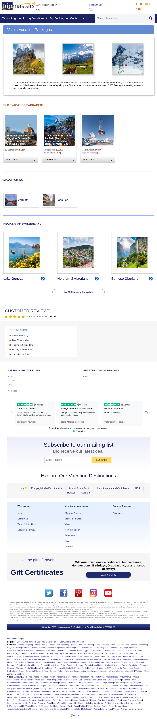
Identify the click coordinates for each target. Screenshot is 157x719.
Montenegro (20, 662)
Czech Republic (98, 651)
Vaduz (70, 709)
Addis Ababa (34, 677)
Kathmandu (35, 691)
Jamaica (126, 656)
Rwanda (88, 665)
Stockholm (54, 706)
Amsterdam (85, 677)
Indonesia (88, 656)
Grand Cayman (63, 689)
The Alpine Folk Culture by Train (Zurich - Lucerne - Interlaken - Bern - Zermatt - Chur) (58, 139)
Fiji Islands (64, 653)
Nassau (76, 697)
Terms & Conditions (26, 524)
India (80, 656)
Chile (24, 651)
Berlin (134, 680)
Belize (18, 648)
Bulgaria (103, 648)
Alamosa (44, 677)
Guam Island (90, 689)
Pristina (138, 697)
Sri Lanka (59, 668)
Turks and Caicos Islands (55, 709)
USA (137, 488)
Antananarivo (125, 677)
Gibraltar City (40, 689)
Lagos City (79, 691)
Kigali (44, 691)
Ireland (96, 656)
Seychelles (133, 665)
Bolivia (34, 648)
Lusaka (143, 691)
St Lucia (91, 668)
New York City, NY (88, 697)
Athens (59, 680)
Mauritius (137, 659)
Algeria (29, 645)
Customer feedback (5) (52, 153)
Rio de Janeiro (65, 700)
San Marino (98, 665)
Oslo (99, 697)
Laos (24, 659)
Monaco (10, 662)
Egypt (18, 653)
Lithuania (51, 659)
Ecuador (10, 653)
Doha (77, 686)
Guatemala (27, 656)
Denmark (110, 651)
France (81, 653)
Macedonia (80, 659)
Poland (36, 665)
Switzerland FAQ (20, 335)
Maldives (111, 659)
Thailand (39, 671)
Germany (113, 653)
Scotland (108, 665)
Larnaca (89, 691)
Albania (21, 645)
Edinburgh (124, 686)
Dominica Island (87, 686)
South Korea (41, 668)
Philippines (27, 665)
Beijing (111, 680)
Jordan (141, 656)
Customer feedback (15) (91, 153)
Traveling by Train (21, 354)
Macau (71, 659)
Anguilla (45, 645)
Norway (124, 662)
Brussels (63, 683)
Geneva (11, 385)
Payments (117, 513)
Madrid (50, 694)
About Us (21, 513)
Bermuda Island (13, 683)
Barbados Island (99, 680)
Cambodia (113, 648)
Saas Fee (62, 200)
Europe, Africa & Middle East (28, 642)
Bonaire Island (28, 683)
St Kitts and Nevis (79, 668)
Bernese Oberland (124, 278)
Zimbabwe (19, 674)
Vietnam (138, 671)
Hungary (65, 656)
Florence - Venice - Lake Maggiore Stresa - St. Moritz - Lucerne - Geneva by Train (20, 139)
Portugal (44, 665)
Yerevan (124, 709)
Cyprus (87, 651)
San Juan (102, 700)
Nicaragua (92, 662)
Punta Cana (12, 700)
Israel (103, 656)
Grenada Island (77, 689)
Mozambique (41, 662)
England (25, 653)
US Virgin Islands (116, 671)
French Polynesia (92, 653)
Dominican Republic (133, 651)
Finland (73, 653)
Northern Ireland (113, 662)
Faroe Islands (52, 653)
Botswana (69, 648)
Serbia (125, 665)
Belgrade (126, 680)
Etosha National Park (139, 686)
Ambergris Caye (64, 677)
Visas (67, 524)
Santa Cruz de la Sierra (132, 700)
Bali (80, 680)
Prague (130, 697)
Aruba (90, 645)
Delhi (71, 686)
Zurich (10, 377)
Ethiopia (41, 653)
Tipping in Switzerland (22, 345)
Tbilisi (89, 706)
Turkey (60, 671)
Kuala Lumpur (68, 691)
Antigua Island (13, 680)
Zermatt (23, 200)
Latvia (30, 659)
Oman (131, 662)
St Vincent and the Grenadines (120, 668)
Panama (139, 662)
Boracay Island (42, 683)
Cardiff (128, 683)
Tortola (34, 709)
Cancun (109, 683)
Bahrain (134, 645)
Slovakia (10, 668)
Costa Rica (61, 651)
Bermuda (26, 648)
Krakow (57, 691)
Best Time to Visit (20, 340)
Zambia (10, 674)
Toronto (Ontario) (122, 706)
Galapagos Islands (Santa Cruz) (20, 689)
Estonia (34, 653)
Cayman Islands (14, 651)
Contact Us (22, 518)
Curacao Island (54, 686)
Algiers (53, 677)
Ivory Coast (116, 656)
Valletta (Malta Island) (83, 709)
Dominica (120, 651)
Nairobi (68, 697)
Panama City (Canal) (111, 697)
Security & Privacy (26, 530)
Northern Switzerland (72, 278)
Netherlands (68, 662)
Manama (85, 694)
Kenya (10, 659)
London (120, 691)
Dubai (98, 686)
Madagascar (91, 659)
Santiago (32, 703)
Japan (134, 656)
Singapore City (70, 703)
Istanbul (26, 691)
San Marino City (114, 700)
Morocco (30, 662)
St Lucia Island (133, 703)
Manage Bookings (73, 513)
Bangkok (87, 680)
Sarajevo (41, 703)
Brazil (77, 648)
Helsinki (101, 689)
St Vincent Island (30, 706)
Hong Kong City (135, 689)
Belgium (10, 648)
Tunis (41, 709)
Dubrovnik (114, 686)
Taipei (76, 706)
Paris (123, 697)
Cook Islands (49, 651)
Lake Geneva (13, 278)
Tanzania (30, 671)
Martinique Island (116, 694)
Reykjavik (47, 700)
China (30, 651)
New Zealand (80, 662)
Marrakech (103, 694)
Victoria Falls (99, 709)
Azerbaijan (115, 645)
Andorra (36, 645)
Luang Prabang (131, 691)
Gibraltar (129, 653)
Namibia (51, 662)
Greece (138, 653)
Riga (55, 700)
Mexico (145, 659)
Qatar (63, 665)
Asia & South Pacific (80, 488)
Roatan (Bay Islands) (81, 700)
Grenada (11, 656)
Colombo (30, 686)
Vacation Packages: (16, 639)
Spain (50, 668)
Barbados (143, 645)
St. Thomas (43, 706)
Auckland (68, 680)
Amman (75, 677)
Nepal (59, 662)
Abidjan (17, 677)
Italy (85, 377)
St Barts (67, 668)
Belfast (118, 680)
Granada (51, 689)
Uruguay (103, 671)
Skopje (81, 703)
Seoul (49, 703)
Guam (18, 656)
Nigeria (101, 662)
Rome (93, 700)
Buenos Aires (93, 683)
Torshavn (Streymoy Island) (18, 709)
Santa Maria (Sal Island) (17, 703)
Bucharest (72, 683)
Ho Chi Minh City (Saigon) (117, 689)
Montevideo (36, 697)
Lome (113, 691)
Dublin (105, 686)
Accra (24, 677)
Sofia (88, 703)
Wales (146, 671)
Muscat (46, 697)
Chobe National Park (16, 686)
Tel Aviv (97, 706)
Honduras (45, 656)
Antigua (136, 677)
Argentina (73, 645)
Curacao (78, 651)
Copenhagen (40, 686)
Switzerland (12, 671)
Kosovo (17, 659)
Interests (69, 546)
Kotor (50, 691)
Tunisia (53, 671)
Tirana (104, 706)
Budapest (82, 683)
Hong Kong (55, 656)
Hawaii (71, 492)
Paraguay (11, 665)
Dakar (64, 686)
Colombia (39, 651)
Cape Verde (132, 648)
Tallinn (83, 706)
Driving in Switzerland (22, 349)
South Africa (30, 668)
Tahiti (70, 706)
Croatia (71, 651)
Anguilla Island (112, 677)
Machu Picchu (40, 694)
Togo (46, 671)
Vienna (109, 709)
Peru (19, 665)
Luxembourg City (14, 694)
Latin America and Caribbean (113, 488)
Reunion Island (35, 700)
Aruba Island (40, 680)
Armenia (82, 645)
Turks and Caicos (72, 671)
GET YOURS (108, 574)
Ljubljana (105, 691)
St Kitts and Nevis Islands (115, 703)
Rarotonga (23, 700)
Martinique (127, 659)
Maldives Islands (73, 694)
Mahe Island (60, 694)
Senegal (117, 665)
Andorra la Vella (97, 677)
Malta (119, 659)
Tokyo (111, 706)
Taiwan (22, 671)
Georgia (104, 653)
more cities (13, 391)
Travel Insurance (73, 518)
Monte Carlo (12, 697)
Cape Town (119, 683)
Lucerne (11, 381)
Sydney (63, 706)
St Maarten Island (14, 706)
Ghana (122, 653)
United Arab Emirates (89, 671)
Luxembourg (61, 659)
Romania (79, 665)
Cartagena (136, 683)
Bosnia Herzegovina (55, 648)
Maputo (94, 694)
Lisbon (97, 691)
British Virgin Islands (90, 648)
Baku (75, 680)
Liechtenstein (39, 659)
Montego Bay (24, 697)
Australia (98, 645)
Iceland (73, 656)
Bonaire (42, 648)
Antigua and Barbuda (59, 645)
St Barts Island (97, 703)
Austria (106, 645)
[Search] (150, 18)
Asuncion (51, 680)
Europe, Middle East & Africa (46, 488)
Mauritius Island (131, 694)
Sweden (137, 668)
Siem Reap (58, 703)
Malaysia (102, 659)
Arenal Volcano (27, 680)
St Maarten (101, 668)
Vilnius (116, 709)
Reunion (70, 665)
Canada (85, 492)
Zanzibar (132, 709)
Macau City (27, 694)
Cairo (102, 683)
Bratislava (54, 683)
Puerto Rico (54, 665)
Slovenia (19, 668)
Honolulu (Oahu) (14, 691)
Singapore (144, 665)
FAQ (67, 541)
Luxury (21, 488)
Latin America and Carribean (72, 642)
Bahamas (125, 645)
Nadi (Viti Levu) (56, 697)
